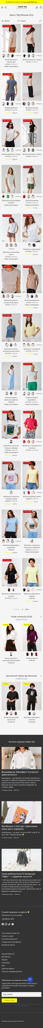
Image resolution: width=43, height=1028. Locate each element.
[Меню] (2, 7)
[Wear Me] (21, 7)
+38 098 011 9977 (8, 919)
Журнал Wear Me (8, 954)
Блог (3, 966)
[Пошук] (6, 7)
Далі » (27, 609)
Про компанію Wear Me (10, 933)
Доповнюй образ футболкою (21, 676)
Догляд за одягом (8, 945)
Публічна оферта (8, 969)
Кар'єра (4, 960)
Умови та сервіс (8, 936)
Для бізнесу (6, 957)
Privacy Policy (35, 1004)
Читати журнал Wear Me (21, 742)
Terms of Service (19, 1005)
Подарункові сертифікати (11, 942)
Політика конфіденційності (12, 971)
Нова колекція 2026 (21, 617)
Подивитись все (21, 619)
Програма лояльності (10, 939)
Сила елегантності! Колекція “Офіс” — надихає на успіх (18, 875)
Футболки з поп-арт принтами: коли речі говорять (20, 827)
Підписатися (9, 1000)
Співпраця (6, 963)
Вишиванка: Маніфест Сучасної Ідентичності (20, 773)
